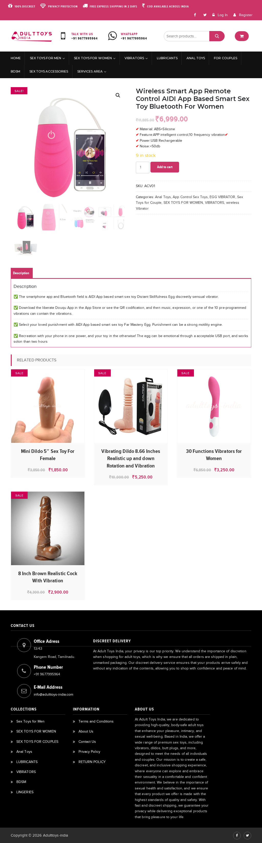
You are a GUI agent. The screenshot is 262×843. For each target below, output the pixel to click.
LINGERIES (25, 792)
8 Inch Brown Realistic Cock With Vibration (48, 577)
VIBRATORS (134, 58)
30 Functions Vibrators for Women (214, 454)
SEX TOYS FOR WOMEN (93, 58)
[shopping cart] (242, 36)
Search (217, 36)
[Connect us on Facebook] (195, 14)
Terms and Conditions (96, 721)
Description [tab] (21, 273)
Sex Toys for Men (45, 58)
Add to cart (164, 167)
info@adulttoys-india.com (53, 694)
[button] (118, 95)
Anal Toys (196, 58)
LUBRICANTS (167, 58)
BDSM (15, 71)
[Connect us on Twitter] (247, 835)
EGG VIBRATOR (222, 197)
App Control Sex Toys (190, 197)
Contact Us (87, 742)
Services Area (90, 71)
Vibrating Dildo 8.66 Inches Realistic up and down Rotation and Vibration (130, 458)
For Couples (225, 58)
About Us (86, 731)
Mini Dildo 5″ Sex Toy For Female (48, 454)
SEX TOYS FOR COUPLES (37, 742)
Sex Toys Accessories (48, 71)
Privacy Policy (89, 752)
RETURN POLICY (92, 762)
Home (16, 58)
